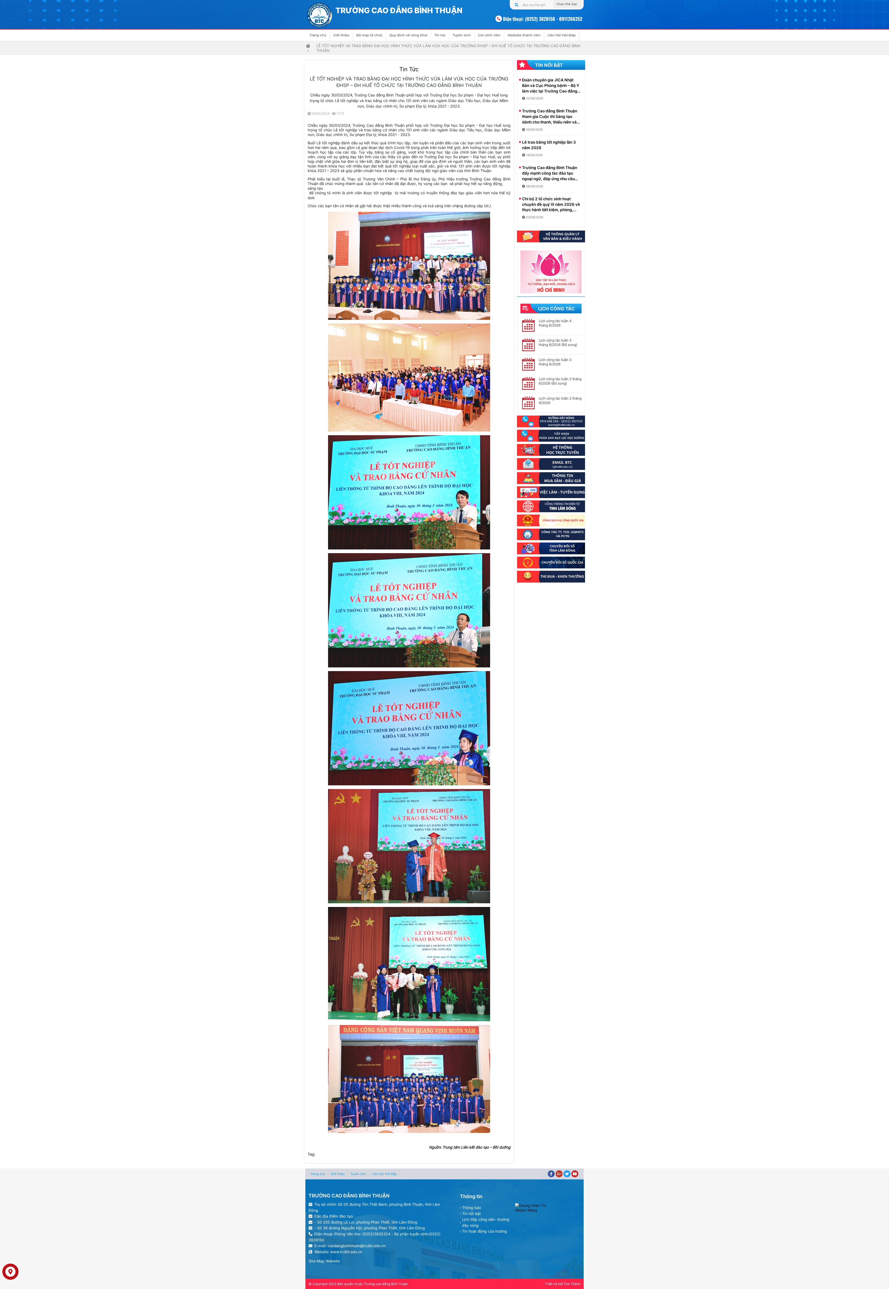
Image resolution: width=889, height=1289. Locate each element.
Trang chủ (318, 35)
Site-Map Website (324, 1261)
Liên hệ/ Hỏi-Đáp (562, 35)
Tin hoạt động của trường (484, 1231)
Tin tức (440, 35)
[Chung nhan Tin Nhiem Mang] (547, 1207)
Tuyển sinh (462, 35)
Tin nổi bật (471, 1213)
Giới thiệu (341, 35)
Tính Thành (571, 1284)
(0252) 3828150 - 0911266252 (553, 18)
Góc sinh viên (489, 35)
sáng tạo (315, 188)
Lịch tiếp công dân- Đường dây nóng (485, 1222)
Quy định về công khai (408, 35)
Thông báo (471, 1207)
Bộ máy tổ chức (369, 35)
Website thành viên (524, 35)
